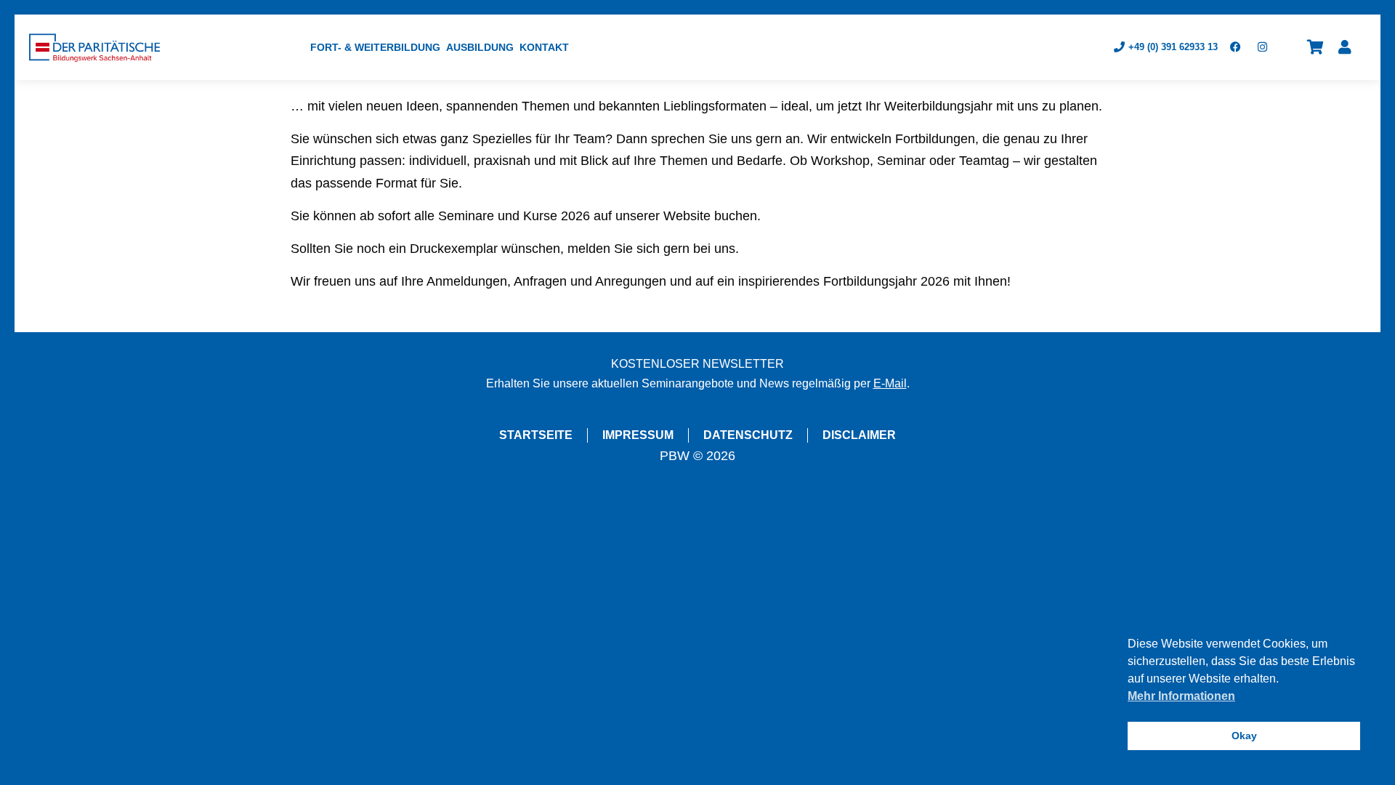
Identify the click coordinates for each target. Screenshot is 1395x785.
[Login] (1344, 47)
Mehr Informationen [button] (1181, 696)
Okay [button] (1244, 735)
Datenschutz (748, 435)
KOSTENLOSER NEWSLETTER (697, 364)
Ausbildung (480, 47)
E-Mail (890, 383)
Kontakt (544, 47)
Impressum (638, 435)
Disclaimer (859, 435)
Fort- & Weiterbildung (375, 47)
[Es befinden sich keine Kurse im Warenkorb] (1315, 47)
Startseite (536, 435)
